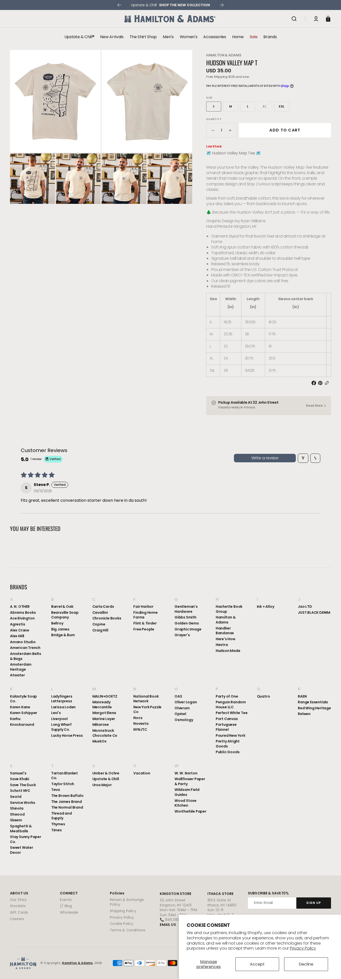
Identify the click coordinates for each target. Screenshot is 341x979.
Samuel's (18, 773)
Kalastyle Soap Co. (23, 699)
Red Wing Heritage (314, 708)
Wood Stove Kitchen (185, 803)
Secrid (15, 796)
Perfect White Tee (232, 712)
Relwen (304, 713)
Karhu (15, 718)
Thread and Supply (61, 816)
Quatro (263, 696)
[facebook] (315, 383)
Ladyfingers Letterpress (61, 699)
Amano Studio (23, 641)
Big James (60, 629)
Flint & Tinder (145, 623)
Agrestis (17, 624)
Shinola (16, 808)
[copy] (328, 383)
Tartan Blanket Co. (64, 776)
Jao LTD (305, 606)
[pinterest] (321, 383)
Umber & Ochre (105, 773)
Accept (257, 964)
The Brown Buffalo (67, 795)
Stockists (18, 905)
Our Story (18, 899)
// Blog (66, 905)
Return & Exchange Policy (127, 902)
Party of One (227, 696)
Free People (143, 629)
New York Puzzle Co (147, 710)
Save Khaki (19, 778)
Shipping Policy (123, 910)
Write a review (264, 458)
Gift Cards (19, 912)
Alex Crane (19, 630)
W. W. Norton (185, 773)
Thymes (58, 824)
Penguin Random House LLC (231, 705)
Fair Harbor (143, 606)
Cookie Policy (121, 923)
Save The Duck (23, 784)
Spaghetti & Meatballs (21, 829)
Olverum (182, 708)
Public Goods (228, 751)
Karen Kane (20, 707)
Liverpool (59, 718)
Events (66, 899)
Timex (56, 830)
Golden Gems (186, 623)
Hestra (222, 644)
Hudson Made (228, 650)
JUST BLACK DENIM (314, 612)
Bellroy (57, 623)
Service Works (22, 802)
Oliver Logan (185, 702)
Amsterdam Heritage (20, 667)
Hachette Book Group (229, 609)
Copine (98, 624)
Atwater (17, 675)
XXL (284, 108)
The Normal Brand (67, 807)
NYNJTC (140, 729)
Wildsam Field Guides (186, 792)
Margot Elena (104, 712)
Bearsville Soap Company (65, 615)
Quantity (213, 119)
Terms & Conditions (127, 930)
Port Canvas (227, 718)
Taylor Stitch (62, 783)
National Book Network (146, 699)
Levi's (56, 712)
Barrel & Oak (62, 606)
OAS (178, 696)
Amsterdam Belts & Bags (25, 656)
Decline (306, 964)
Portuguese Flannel (226, 727)
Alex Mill (17, 635)
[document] (101, 127)
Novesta (141, 723)
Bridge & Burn (63, 634)
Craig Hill (100, 630)
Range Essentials (313, 702)
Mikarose (100, 724)
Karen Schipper (23, 712)
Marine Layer (103, 718)
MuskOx (99, 741)
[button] (294, 18)
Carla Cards (103, 606)
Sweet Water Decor (21, 850)
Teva (55, 789)
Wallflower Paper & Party (189, 781)
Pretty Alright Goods (228, 744)
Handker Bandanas (225, 631)
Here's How (225, 638)
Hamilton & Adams (223, 55)
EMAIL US (168, 924)
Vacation (141, 773)
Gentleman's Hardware (186, 609)
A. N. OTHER (20, 606)
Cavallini (100, 612)
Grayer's (182, 634)
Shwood (17, 814)
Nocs (137, 717)
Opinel (180, 713)
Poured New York (230, 735)
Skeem (16, 820)
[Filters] (303, 458)
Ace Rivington (22, 618)
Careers (17, 918)
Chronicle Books (106, 618)
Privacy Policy (303, 948)
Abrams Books (23, 612)
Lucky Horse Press (67, 735)
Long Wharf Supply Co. (61, 727)
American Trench (25, 647)
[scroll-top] (330, 968)
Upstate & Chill (105, 778)
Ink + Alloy (265, 606)
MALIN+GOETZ (104, 696)
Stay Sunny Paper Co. (25, 839)
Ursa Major (102, 784)
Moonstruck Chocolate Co (105, 733)
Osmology (183, 719)
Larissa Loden (63, 707)
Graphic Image (187, 629)
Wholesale (69, 912)
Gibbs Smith (185, 617)
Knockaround (22, 724)
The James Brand (66, 801)
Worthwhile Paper (190, 811)
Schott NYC (20, 790)
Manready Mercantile (102, 705)
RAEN (302, 696)
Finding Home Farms (145, 615)
